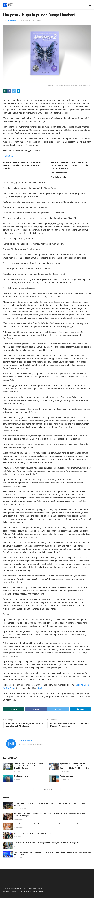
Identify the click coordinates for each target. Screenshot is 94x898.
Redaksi (14, 892)
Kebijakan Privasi (30, 892)
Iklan (20, 892)
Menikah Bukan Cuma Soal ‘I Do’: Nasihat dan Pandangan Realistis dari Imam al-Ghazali (46, 824)
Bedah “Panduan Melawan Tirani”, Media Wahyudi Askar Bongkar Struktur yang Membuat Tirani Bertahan (49, 804)
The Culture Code (58, 177)
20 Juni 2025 (19, 771)
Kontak (41, 892)
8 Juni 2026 (19, 846)
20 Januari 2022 (26, 21)
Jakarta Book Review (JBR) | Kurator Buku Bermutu (25, 888)
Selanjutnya (47, 789)
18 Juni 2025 (65, 771)
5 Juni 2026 (19, 858)
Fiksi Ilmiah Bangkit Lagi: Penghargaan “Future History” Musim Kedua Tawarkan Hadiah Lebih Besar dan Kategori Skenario (52, 853)
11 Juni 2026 (19, 836)
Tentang (6, 892)
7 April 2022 (65, 779)
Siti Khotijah (11, 21)
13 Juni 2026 (19, 827)
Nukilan (38, 21)
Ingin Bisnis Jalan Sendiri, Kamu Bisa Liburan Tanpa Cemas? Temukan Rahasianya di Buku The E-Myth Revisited (69, 165)
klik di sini (41, 688)
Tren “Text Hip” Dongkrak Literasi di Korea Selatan (33, 833)
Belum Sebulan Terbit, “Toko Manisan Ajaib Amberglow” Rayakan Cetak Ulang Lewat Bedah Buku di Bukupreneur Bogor (51, 814)
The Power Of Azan (59, 172)
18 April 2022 (19, 779)
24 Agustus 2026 (21, 809)
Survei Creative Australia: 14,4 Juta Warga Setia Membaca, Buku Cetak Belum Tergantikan (47, 843)
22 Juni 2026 (19, 819)
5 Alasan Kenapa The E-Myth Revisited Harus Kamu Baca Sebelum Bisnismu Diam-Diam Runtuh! (22, 165)
